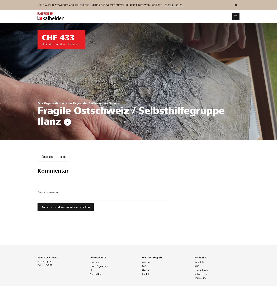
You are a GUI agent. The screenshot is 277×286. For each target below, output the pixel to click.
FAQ (144, 266)
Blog (92, 270)
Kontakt (146, 274)
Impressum (200, 277)
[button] (235, 16)
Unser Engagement (99, 266)
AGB (196, 266)
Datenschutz (200, 274)
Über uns (94, 262)
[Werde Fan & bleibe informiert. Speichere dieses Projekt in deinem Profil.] (67, 122)
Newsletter (95, 274)
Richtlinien (199, 262)
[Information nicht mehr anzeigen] (235, 5)
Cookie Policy (201, 270)
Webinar (146, 262)
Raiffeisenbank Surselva (104, 103)
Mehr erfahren (174, 4)
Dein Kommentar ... (49, 192)
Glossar (146, 270)
